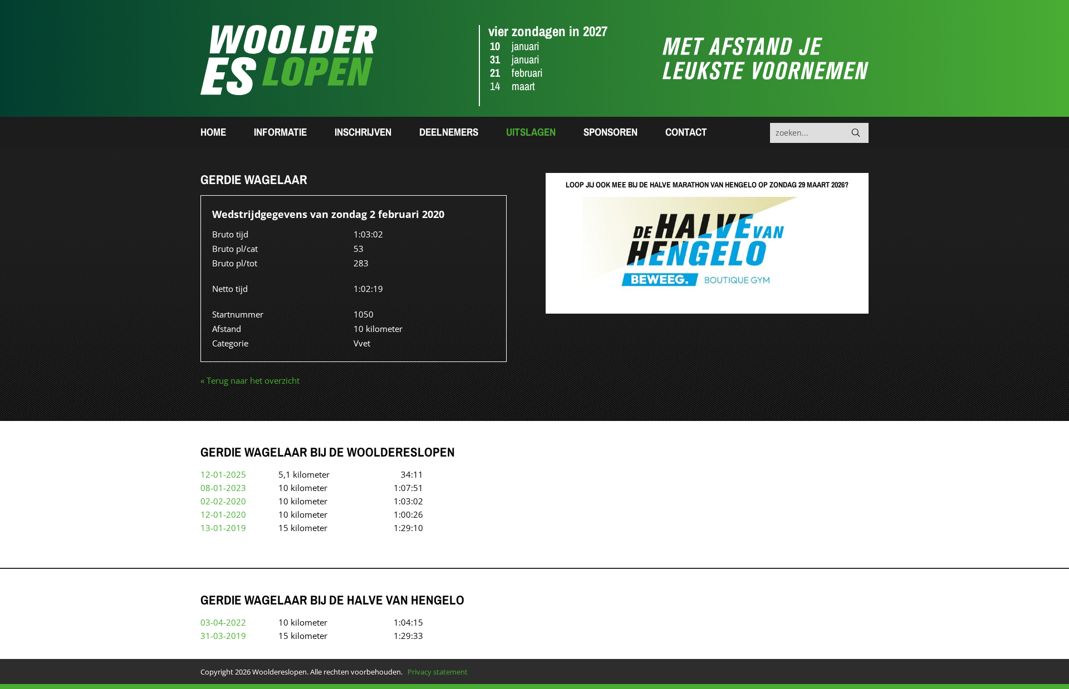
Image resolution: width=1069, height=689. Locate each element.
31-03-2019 (223, 635)
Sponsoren (610, 132)
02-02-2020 (223, 501)
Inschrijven (363, 132)
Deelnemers (448, 132)
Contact (686, 132)
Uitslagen (531, 132)
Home (213, 132)
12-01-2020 (223, 514)
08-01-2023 (223, 487)
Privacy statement (438, 672)
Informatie (280, 132)
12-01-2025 (223, 474)
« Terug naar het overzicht (250, 380)
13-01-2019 (223, 527)
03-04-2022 (223, 622)
